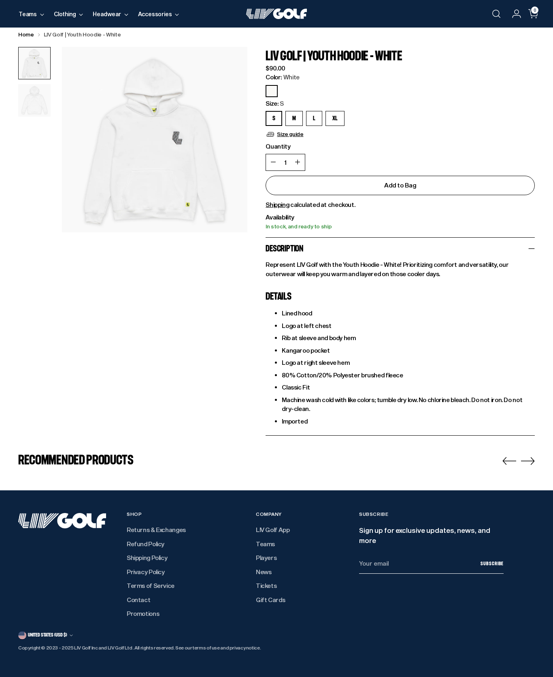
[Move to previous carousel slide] (509, 461)
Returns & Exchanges (156, 529)
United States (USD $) (47, 634)
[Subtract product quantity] (273, 162)
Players (266, 557)
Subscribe (492, 563)
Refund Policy (145, 543)
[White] (272, 91)
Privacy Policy (146, 571)
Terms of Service (150, 585)
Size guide (290, 134)
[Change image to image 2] (34, 100)
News (264, 571)
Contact (138, 599)
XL (335, 118)
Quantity (278, 146)
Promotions (143, 613)
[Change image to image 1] (34, 63)
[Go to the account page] (513, 14)
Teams (265, 543)
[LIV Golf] (276, 14)
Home (26, 34)
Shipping (277, 204)
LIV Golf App (273, 529)
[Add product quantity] (297, 162)
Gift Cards (270, 599)
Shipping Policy (147, 557)
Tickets (266, 585)
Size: (274, 103)
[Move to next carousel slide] (528, 461)
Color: (283, 77)
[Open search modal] (496, 14)
